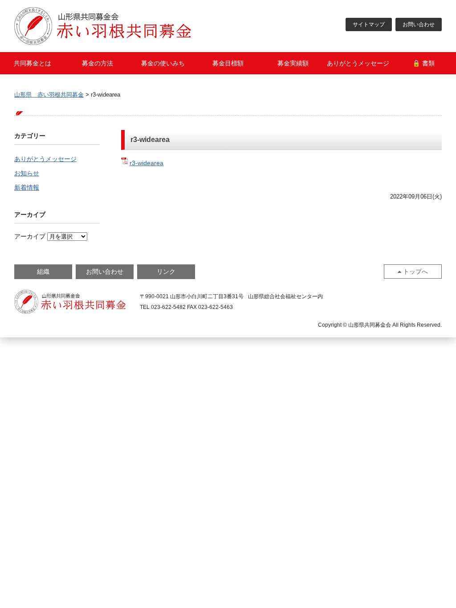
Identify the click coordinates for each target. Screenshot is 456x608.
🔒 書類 (423, 63)
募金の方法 (97, 63)
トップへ (415, 271)
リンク (166, 271)
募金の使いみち (163, 63)
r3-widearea (146, 162)
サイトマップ (369, 24)
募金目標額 (228, 63)
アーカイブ (29, 236)
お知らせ (26, 173)
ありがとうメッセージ (358, 63)
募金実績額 (293, 63)
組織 (43, 271)
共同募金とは (32, 63)
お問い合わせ (419, 24)
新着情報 (26, 187)
